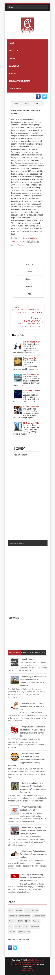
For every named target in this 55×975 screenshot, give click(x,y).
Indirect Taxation (22, 926)
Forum (12, 74)
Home (11, 43)
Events (12, 58)
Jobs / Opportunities (19, 81)
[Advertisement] (27, 578)
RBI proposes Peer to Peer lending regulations (31, 342)
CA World (14, 66)
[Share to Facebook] (37, 241)
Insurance (35, 926)
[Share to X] (34, 241)
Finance (27, 104)
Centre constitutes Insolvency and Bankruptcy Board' (31, 407)
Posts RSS (27, 969)
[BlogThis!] (31, 241)
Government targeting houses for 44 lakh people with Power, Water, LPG (33, 831)
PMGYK (12, 932)
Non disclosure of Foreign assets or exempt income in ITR (32, 706)
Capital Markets (31, 910)
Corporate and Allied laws (19, 916)
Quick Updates (28, 659)
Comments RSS (28, 971)
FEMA (27, 921)
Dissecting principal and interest (31, 391)
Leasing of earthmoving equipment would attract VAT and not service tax (32, 878)
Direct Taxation (39, 916)
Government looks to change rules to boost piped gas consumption (31, 374)
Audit (11, 910)
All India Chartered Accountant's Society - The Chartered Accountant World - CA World (27, 962)
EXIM (20, 921)
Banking (19, 910)
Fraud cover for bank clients (30, 358)
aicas (25, 238)
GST (10, 926)
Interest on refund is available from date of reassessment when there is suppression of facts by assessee (26, 759)
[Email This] (27, 241)
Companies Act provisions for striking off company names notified (33, 854)
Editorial (12, 921)
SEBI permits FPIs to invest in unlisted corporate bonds (31, 423)
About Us (13, 51)
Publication (15, 89)
